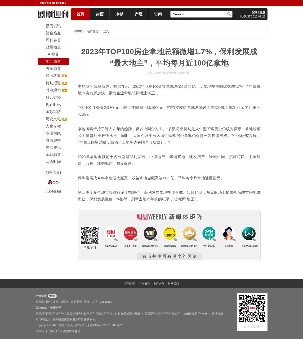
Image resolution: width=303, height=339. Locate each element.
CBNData (106, 302)
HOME (78, 31)
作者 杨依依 (170, 72)
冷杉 (119, 14)
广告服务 (144, 283)
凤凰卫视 (76, 302)
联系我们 (173, 283)
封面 (100, 14)
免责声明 (56, 307)
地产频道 (92, 31)
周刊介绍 (130, 283)
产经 (139, 14)
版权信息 (41, 307)
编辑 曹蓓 (185, 72)
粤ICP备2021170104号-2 (105, 325)
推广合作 (159, 283)
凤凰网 (64, 302)
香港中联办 (91, 302)
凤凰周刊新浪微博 (47, 302)
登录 (255, 12)
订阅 (158, 14)
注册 (262, 12)
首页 (80, 14)
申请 (52, 296)
